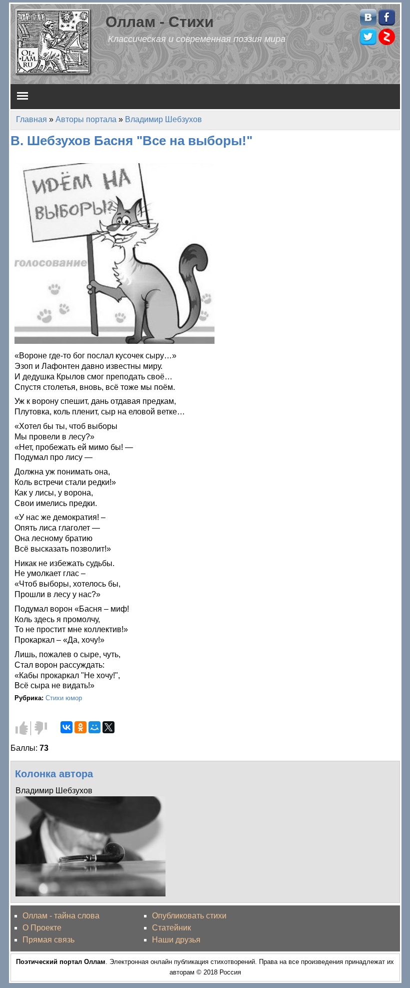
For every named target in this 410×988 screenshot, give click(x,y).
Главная (31, 119)
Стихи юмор (64, 698)
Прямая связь (48, 939)
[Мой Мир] (94, 727)
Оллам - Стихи (160, 21)
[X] (108, 727)
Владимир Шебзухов (163, 119)
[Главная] (54, 42)
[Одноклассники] (80, 727)
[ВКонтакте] (66, 727)
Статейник (171, 927)
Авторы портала (86, 119)
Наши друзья (176, 939)
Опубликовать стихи (189, 915)
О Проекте (42, 927)
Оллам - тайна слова (61, 915)
